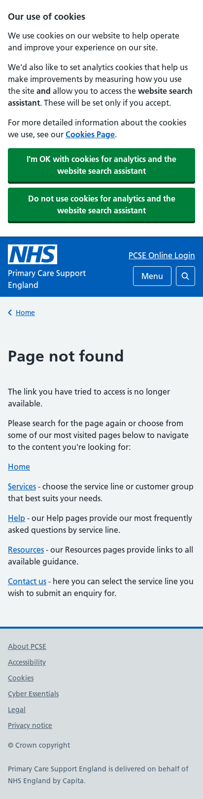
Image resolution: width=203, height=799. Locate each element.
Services (22, 486)
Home (25, 312)
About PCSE (27, 646)
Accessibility (27, 662)
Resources (26, 550)
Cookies (21, 678)
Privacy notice (30, 725)
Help (16, 518)
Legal (17, 709)
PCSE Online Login (162, 255)
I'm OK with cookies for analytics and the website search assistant (101, 165)
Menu (152, 276)
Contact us (27, 581)
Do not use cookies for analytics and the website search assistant (101, 204)
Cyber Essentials (33, 693)
